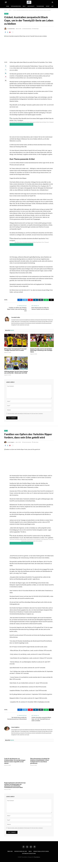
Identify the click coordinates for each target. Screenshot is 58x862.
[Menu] (6, 2)
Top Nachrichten (16, 6)
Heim (7, 6)
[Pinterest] (5, 76)
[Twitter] (5, 69)
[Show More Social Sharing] (12, 32)
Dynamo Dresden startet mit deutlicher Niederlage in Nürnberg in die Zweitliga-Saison (41, 350)
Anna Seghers (11, 442)
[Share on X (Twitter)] (8, 32)
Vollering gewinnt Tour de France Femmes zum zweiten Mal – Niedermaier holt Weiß (16, 372)
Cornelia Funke (11, 28)
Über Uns (10, 851)
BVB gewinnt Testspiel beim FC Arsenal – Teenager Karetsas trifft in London (15, 349)
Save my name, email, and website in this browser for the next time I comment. (25, 413)
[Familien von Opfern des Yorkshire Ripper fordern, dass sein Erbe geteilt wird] (29, 460)
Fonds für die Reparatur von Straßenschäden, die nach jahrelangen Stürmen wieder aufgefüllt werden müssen (14, 761)
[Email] (5, 80)
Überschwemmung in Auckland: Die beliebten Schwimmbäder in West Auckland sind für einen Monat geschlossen (39, 761)
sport (6, 13)
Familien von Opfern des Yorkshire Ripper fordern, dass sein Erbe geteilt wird (17, 309)
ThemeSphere (37, 857)
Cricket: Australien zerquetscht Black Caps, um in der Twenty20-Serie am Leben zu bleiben (41, 719)
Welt (24, 6)
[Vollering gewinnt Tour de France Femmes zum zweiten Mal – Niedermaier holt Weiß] (16, 363)
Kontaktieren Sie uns (20, 851)
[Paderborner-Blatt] (29, 2)
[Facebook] (5, 66)
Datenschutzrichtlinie (29, 853)
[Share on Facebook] (5, 32)
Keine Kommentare (27, 28)
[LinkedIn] (5, 73)
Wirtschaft (31, 6)
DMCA (30, 851)
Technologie (40, 6)
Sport (48, 6)
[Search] (52, 2)
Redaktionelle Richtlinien (41, 851)
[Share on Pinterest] (10, 32)
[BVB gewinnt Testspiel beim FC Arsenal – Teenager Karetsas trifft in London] (16, 340)
